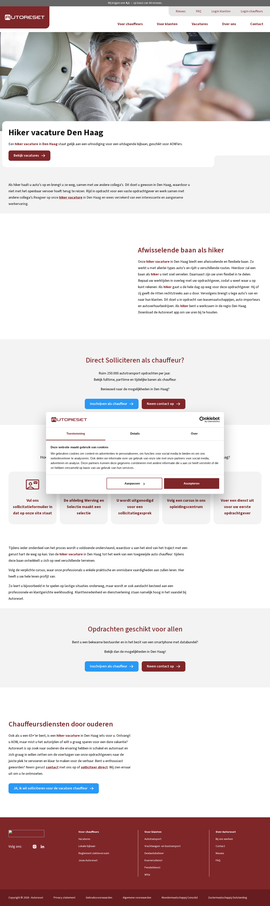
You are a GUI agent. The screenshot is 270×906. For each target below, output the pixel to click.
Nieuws (181, 11)
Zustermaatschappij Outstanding (227, 898)
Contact (256, 24)
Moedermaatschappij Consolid (180, 898)
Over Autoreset (226, 832)
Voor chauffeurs (130, 24)
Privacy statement (64, 898)
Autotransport (152, 839)
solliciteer (89, 767)
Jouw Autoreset (87, 860)
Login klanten (220, 11)
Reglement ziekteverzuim (93, 853)
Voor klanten (167, 24)
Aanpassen (132, 483)
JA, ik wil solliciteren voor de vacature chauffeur (50, 788)
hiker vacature (70, 197)
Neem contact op (160, 403)
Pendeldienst (152, 868)
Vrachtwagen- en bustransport (162, 846)
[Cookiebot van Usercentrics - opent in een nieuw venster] (202, 420)
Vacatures (200, 24)
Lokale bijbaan (86, 846)
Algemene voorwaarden (137, 898)
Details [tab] (135, 433)
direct (102, 767)
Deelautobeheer (154, 853)
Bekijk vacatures (26, 155)
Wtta (147, 875)
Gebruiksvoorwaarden (99, 898)
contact (52, 767)
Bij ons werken (224, 839)
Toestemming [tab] (75, 433)
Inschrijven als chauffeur (108, 403)
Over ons (229, 24)
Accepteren (191, 483)
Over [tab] (194, 433)
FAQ (198, 11)
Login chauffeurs (252, 11)
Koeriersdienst (153, 860)
